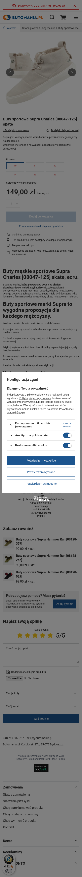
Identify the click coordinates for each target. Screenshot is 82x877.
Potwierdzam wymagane (41, 483)
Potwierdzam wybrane (41, 472)
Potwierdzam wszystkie (41, 460)
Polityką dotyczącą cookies (35, 398)
